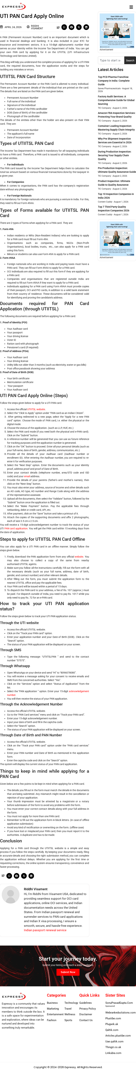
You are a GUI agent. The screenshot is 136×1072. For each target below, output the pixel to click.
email (27, 476)
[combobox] (111, 60)
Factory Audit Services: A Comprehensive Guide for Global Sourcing (116, 100)
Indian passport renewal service (45, 930)
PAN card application (16, 528)
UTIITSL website (36, 409)
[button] (131, 7)
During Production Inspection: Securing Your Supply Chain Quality (114, 155)
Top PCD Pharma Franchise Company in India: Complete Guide (114, 81)
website (79, 556)
